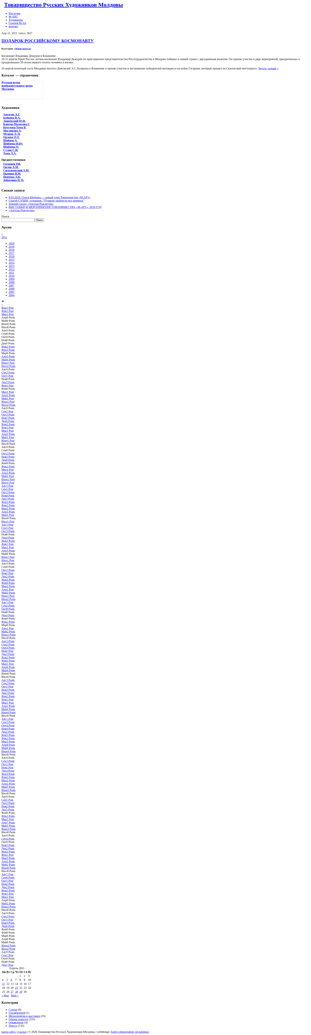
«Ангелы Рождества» (22, 210)
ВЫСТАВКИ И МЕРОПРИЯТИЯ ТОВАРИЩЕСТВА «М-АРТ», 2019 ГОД (55, 207)
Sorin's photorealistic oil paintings (130, 1031)
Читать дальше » (268, 68)
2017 (11, 253)
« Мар (5, 995)
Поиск (5, 216)
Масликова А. (12, 130)
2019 (11, 246)
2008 (11, 282)
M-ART (13, 16)
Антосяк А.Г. (11, 114)
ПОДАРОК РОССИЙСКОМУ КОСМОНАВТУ (47, 40)
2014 (11, 262)
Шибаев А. (10, 140)
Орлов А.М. (11, 167)
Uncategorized (17, 1012)
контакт (13, 26)
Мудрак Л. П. (12, 133)
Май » (15, 995)
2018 (11, 249)
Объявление (16, 1022)
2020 (11, 243)
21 (16, 987)
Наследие (14, 13)
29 (20, 991)
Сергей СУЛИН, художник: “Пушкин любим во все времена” (46, 200)
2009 (11, 279)
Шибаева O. (11, 146)
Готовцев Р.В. (12, 163)
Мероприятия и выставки (24, 1016)
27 (12, 991)
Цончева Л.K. (12, 176)
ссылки (21, 1031)
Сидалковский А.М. (16, 170)
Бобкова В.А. (12, 117)
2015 (11, 259)
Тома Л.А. (9, 153)
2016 (11, 256)
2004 (11, 295)
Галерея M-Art (17, 23)
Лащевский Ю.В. (14, 120)
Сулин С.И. (10, 150)
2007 (11, 285)
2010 (11, 275)
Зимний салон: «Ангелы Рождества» (31, 203)
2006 (11, 288)
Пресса (13, 1025)
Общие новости (22, 48)
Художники (16, 19)
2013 (11, 266)
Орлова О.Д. (11, 137)
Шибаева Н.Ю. (13, 143)
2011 (4, 237)
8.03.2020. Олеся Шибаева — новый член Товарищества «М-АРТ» (50, 197)
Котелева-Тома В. (14, 127)
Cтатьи (13, 1009)
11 (3, 983)
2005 (11, 292)
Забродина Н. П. (13, 180)
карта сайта (8, 1031)
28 (16, 991)
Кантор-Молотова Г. (16, 124)
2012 (11, 269)
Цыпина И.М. (12, 173)
